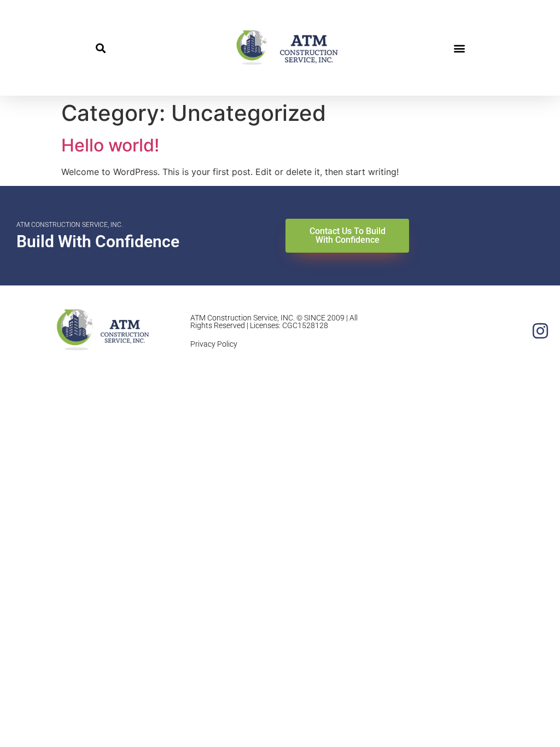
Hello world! (110, 145)
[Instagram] (540, 331)
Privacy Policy (213, 344)
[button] (100, 48)
